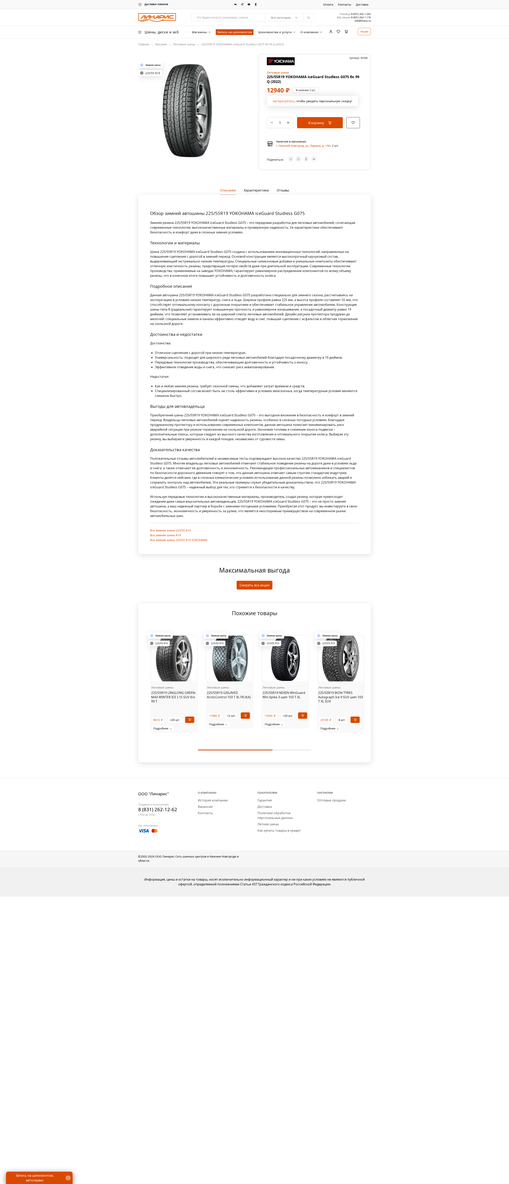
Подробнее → (162, 731)
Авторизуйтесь (284, 102)
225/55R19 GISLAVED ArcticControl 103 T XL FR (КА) (229, 697)
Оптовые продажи (331, 803)
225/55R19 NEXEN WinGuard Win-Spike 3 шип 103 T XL (283, 697)
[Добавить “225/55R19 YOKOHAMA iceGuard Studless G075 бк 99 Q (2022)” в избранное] (353, 124)
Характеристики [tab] (256, 193)
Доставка (362, 4)
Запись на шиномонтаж (234, 32)
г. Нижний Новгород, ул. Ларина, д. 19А (303, 147)
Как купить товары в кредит (279, 833)
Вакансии (205, 809)
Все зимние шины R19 (165, 538)
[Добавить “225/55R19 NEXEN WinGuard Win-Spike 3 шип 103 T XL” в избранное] (290, 678)
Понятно (22, 1169)
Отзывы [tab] (283, 193)
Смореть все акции (254, 588)
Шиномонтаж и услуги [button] (275, 32)
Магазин (161, 44)
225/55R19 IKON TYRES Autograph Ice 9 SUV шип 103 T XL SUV (340, 699)
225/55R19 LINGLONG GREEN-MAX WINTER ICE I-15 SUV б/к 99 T (173, 699)
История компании (213, 803)
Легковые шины (184, 44)
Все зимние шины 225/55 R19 (170, 533)
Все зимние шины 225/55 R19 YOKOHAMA (178, 543)
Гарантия (264, 803)
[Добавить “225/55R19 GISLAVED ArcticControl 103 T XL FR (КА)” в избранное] (235, 678)
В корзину (316, 124)
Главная (143, 44)
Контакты (344, 4)
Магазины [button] (199, 32)
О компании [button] (309, 32)
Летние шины (268, 827)
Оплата (328, 4)
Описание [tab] (228, 193)
